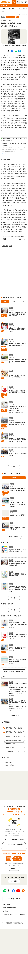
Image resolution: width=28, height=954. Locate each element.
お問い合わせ (15, 899)
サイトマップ (14, 916)
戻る (3, 11)
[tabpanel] (14, 38)
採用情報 (5, 911)
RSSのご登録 (13, 881)
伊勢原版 (4, 5)
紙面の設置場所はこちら (12, 747)
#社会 (10, 246)
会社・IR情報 (6, 904)
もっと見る (14, 467)
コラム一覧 (14, 715)
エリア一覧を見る (13, 537)
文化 (19, 8)
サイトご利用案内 (20, 914)
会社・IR (18, 2)
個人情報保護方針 (8, 914)
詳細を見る (14, 868)
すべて (3, 8)
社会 (24, 8)
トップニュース (11, 8)
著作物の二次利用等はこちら (13, 740)
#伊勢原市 (5, 246)
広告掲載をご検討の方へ (9, 908)
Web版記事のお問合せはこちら (14, 751)
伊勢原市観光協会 (9, 765)
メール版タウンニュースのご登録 (14, 844)
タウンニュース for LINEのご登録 (14, 839)
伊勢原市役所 (8, 762)
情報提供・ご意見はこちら (13, 736)
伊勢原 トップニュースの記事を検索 (13, 671)
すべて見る (14, 598)
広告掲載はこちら (10, 744)
